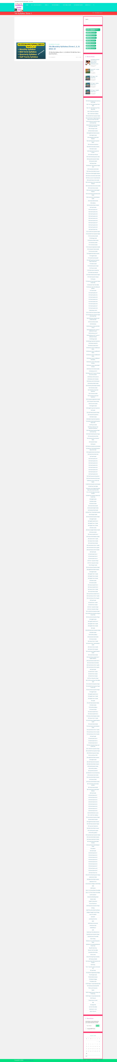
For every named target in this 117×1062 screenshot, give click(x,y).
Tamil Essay (93, 964)
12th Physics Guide (93, 424)
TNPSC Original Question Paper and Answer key (93, 993)
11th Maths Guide (93, 263)
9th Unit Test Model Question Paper (93, 874)
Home (80, 1060)
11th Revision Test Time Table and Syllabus (93, 287)
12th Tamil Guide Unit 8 (93, 474)
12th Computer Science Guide (93, 401)
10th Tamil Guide (91, 37)
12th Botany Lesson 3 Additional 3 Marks (93, 352)
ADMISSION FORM (93, 877)
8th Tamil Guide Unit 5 (93, 804)
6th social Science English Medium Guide (93, 652)
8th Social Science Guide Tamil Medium (93, 790)
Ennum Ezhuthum (93, 903)
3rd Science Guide (92, 503)
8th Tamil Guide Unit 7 (93, 808)
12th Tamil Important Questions (93, 476)
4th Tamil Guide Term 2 (93, 556)
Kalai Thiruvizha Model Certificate (93, 910)
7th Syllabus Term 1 (99, 12)
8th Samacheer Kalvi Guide (93, 775)
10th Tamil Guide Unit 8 (93, 225)
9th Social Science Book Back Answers (93, 842)
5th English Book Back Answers (93, 569)
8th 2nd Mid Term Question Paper (93, 750)
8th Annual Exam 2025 (92, 755)
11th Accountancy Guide (93, 236)
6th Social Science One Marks (93, 662)
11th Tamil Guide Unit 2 (93, 295)
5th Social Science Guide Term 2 (93, 593)
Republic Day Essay (93, 948)
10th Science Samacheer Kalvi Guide (93, 175)
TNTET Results (93, 998)
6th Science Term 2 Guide (93, 647)
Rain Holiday (92, 938)
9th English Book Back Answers (93, 821)
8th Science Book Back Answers (93, 777)
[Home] (93, 12)
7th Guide (93, 700)
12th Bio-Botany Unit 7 (93, 333)
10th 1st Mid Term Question (93, 111)
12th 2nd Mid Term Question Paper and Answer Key (93, 315)
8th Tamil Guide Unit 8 (93, 810)
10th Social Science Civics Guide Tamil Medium (93, 183)
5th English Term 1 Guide (93, 573)
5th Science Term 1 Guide (93, 589)
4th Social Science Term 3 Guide (93, 549)
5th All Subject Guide (93, 565)
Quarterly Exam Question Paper (93, 934)
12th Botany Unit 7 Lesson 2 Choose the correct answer (93, 374)
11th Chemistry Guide (93, 242)
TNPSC (93, 990)
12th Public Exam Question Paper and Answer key (93, 431)
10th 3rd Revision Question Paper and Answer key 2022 (93, 125)
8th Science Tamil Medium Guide (92, 781)
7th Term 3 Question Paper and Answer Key (93, 745)
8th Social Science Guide (93, 787)
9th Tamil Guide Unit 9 (93, 870)
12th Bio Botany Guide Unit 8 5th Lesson (93, 327)
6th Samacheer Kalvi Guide (93, 636)
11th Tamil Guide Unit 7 (93, 306)
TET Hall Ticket (93, 970)
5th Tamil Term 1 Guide (93, 602)
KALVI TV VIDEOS (93, 914)
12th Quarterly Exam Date (93, 436)
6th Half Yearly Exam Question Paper (93, 630)
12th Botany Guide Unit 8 (93, 345)
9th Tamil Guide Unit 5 (93, 861)
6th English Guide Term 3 (93, 621)
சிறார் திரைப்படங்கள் (93, 1009)
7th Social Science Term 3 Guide (93, 734)
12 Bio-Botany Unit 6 (93, 310)
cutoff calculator (93, 894)
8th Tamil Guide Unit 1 (93, 795)
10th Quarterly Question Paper (93, 159)
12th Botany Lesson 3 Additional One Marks (92, 359)
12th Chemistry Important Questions (93, 390)
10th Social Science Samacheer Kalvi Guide (93, 194)
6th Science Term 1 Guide (93, 641)
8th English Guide (92, 759)
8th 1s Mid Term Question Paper (92, 748)
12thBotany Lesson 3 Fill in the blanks (93, 481)
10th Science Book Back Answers (92, 171)
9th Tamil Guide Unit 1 (93, 852)
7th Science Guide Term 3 (93, 713)
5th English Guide (92, 571)
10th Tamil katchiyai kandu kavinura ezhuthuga (93, 101)
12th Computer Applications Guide (93, 399)
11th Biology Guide (93, 238)
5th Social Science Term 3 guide (93, 598)
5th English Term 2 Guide (93, 576)
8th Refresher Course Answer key (93, 772)
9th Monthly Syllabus (93, 832)
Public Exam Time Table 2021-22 (93, 932)
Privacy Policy (94, 1060)
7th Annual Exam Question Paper (93, 689)
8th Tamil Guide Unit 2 (93, 797)
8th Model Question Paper (93, 766)
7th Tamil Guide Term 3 (93, 742)
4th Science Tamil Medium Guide (92, 536)
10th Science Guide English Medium (93, 173)
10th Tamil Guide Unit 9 (93, 227)
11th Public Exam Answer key (93, 270)
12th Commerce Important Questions (93, 396)
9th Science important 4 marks (93, 839)
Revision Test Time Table (93, 950)
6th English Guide (92, 619)
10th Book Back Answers (93, 130)
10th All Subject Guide (93, 128)
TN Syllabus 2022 (93, 981)
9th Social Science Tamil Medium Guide (93, 845)
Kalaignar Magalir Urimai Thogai (93, 912)
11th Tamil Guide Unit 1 (93, 292)
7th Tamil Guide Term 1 (93, 738)
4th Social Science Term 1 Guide (93, 545)
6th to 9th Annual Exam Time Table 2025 (93, 681)
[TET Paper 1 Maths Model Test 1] (88, 85)
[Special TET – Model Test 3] (88, 71)
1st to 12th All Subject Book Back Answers (92, 492)
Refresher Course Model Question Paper (93, 941)
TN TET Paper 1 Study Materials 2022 (93, 983)
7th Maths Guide (93, 705)
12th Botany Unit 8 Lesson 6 (93, 376)
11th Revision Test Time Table (93, 284)
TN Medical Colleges (93, 979)
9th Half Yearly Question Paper (93, 823)
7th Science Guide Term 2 (93, 711)
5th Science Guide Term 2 (93, 585)
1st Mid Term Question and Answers (93, 484)
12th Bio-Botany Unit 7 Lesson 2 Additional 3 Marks (93, 336)
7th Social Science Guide (93, 724)
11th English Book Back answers (93, 253)
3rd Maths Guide (93, 501)
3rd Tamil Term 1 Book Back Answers (93, 512)
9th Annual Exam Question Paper (93, 817)
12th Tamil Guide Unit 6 (93, 469)
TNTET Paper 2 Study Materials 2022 (93, 996)
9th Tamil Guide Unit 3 (93, 857)
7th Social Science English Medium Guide (93, 721)
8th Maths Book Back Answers (93, 764)
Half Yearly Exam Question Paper (93, 905)
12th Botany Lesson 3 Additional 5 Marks (93, 355)
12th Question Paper (93, 441)
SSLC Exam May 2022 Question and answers (93, 962)
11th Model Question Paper (93, 265)
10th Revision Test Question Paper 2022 (93, 166)
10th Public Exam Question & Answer (93, 151)
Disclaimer (101, 1060)
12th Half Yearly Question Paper (93, 412)
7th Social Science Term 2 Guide (93, 732)
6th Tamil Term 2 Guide (93, 673)
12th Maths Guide (93, 416)
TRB (93, 1002)
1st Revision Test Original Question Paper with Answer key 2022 (93, 489)
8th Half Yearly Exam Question (93, 761)
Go (97, 1025)
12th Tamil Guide (91, 32)
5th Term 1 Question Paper (93, 607)
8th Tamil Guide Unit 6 (93, 806)
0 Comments (52, 57)
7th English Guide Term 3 (93, 694)
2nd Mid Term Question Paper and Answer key (93, 496)
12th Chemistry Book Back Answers (93, 385)
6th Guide (93, 628)
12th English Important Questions (93, 408)
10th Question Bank (93, 161)
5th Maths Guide (93, 580)
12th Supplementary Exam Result (93, 452)
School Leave (93, 954)
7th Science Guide (92, 709)
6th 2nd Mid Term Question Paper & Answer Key (93, 614)
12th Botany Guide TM (92, 343)
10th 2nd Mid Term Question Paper (93, 115)
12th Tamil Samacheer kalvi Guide (93, 478)
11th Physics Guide (93, 268)
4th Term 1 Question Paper (93, 560)
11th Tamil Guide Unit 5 (93, 301)
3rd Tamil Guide (91, 48)
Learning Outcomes (93, 918)
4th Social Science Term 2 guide (93, 547)
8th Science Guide (92, 779)
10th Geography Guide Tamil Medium (93, 138)
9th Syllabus (93, 848)
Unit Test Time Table (93, 1007)
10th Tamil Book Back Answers (93, 205)
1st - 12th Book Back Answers (93, 30)
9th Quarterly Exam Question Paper (93, 834)
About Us (84, 1060)
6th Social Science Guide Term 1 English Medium (93, 657)
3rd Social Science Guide (93, 505)
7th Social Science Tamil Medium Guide (93, 727)
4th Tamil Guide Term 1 (93, 554)
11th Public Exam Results (93, 272)
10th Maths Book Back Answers (93, 146)
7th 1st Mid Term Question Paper (93, 684)
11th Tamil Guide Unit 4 (93, 299)
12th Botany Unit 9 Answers (93, 379)
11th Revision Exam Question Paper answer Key (93, 282)
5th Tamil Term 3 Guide (93, 604)
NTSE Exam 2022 (93, 925)
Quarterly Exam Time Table (93, 936)
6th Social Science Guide (93, 654)
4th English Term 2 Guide (93, 525)
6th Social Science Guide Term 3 (93, 660)
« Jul (86, 1056)
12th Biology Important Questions (93, 341)
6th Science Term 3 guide (93, 649)
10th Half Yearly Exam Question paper (93, 141)
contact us (89, 1060)
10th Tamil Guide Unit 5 (93, 218)
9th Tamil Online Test (93, 872)
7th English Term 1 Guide (93, 696)
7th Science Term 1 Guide (93, 718)
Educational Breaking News (92, 896)
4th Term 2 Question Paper (93, 563)
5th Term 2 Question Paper (93, 609)
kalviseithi (93, 916)
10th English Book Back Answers (93, 133)
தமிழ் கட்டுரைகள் (93, 1011)
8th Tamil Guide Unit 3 (93, 799)
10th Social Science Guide (93, 188)
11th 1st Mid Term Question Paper (93, 231)
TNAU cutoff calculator (93, 988)
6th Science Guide (92, 639)
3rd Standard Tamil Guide (93, 510)
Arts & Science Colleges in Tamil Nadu (93, 883)
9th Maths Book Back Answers (93, 828)
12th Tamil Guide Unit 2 (93, 460)
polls (93, 930)
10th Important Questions (93, 144)
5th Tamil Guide (93, 600)
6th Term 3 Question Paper (93, 678)
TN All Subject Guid (93, 974)
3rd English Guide (92, 499)
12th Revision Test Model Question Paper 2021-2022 (93, 449)
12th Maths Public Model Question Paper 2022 (93, 422)
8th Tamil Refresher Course (93, 812)
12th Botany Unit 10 (93, 371)
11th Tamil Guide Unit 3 (93, 297)
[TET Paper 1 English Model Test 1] (88, 92)
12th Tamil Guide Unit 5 (93, 467)
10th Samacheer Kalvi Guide (93, 169)
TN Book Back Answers (93, 977)
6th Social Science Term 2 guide (93, 667)
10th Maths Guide (93, 148)
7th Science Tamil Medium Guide (92, 716)
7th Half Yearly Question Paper (93, 702)
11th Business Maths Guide (92, 240)
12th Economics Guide (92, 403)
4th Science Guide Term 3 (93, 534)
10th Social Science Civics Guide (93, 180)
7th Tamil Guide (91, 45)
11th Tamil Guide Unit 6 (93, 303)
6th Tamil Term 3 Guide (93, 676)
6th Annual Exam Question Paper (93, 617)
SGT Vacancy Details (93, 959)
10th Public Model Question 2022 (93, 156)
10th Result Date (93, 163)
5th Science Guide (92, 582)
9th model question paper (93, 830)
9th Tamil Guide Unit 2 (93, 855)
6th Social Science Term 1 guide (93, 665)
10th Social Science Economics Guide (93, 185)
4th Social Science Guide (93, 543)
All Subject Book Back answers (93, 879)
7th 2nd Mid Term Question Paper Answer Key (93, 687)
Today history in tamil (93, 1000)
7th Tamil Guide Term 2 (93, 740)
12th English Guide (93, 405)
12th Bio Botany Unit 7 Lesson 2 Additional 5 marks (93, 330)
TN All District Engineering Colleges (93, 972)
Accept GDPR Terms (91, 1028)
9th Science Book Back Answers (93, 837)
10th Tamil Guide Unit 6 (93, 220)
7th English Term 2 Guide (93, 698)
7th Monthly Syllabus (54, 44)
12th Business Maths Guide (92, 383)
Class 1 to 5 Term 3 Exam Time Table (93, 892)
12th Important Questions (93, 414)
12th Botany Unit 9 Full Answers (93, 381)
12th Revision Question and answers (93, 446)
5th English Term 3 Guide (93, 578)
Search (87, 19)
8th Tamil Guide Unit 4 (93, 801)
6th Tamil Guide (93, 669)
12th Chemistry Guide (93, 387)
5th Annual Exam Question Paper (93, 567)
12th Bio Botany (93, 324)
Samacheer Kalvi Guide (93, 952)
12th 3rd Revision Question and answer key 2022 (93, 319)
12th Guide (93, 410)
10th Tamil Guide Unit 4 (93, 216)
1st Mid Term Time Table (93, 486)
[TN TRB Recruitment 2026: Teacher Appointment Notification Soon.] (88, 62)
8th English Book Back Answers (93, 757)
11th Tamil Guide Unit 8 (93, 308)
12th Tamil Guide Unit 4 (93, 465)
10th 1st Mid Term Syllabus (93, 113)
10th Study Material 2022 (93, 200)
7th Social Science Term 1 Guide (93, 729)
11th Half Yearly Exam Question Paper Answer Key (93, 261)
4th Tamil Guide (93, 551)
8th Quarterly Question (93, 770)
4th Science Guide (92, 532)
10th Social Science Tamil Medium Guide (93, 198)
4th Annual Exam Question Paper (93, 516)
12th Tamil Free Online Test (93, 454)
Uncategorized (93, 1004)
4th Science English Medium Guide (93, 529)
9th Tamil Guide (91, 40)
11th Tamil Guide (91, 35)
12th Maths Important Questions (93, 419)
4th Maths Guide (93, 527)
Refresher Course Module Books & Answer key (93, 945)
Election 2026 (93, 899)
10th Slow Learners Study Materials (93, 177)
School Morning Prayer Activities (92, 956)
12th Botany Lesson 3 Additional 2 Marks (93, 348)
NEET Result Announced (93, 923)
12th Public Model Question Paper (93, 434)
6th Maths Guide (93, 632)
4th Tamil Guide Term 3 (93, 558)
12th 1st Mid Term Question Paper (93, 312)
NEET (93, 921)
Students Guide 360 (28, 1060)
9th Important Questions (93, 826)
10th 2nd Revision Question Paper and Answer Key (93, 122)
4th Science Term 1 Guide (93, 538)
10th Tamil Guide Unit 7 (93, 222)
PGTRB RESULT (93, 927)
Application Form (93, 881)
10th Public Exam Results (93, 154)
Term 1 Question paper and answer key (93, 967)
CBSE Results (93, 888)
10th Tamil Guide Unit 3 (93, 214)
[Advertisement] (48, 28)
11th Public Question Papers (93, 276)
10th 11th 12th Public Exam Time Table (93, 105)
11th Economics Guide (92, 251)
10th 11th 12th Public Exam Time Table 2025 (93, 108)
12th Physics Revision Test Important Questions (93, 427)
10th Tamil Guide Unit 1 (93, 209)
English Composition (93, 901)
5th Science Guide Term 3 (93, 587)
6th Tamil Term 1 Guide (93, 671)
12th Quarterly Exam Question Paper (93, 439)
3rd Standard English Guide (92, 507)
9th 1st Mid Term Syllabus (93, 815)
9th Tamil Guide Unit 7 (93, 866)
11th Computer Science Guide (93, 249)
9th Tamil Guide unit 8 (93, 868)
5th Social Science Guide (93, 591)
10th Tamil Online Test (93, 229)
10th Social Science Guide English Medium (93, 191)
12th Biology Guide (93, 339)
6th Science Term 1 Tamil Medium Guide (93, 644)
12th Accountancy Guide (93, 321)
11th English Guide (93, 255)
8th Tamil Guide (91, 43)
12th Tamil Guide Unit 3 (93, 463)
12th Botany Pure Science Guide (93, 368)
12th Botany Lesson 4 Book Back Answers (92, 366)
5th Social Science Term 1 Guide (93, 595)
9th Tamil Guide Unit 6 (93, 864)
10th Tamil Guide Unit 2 (93, 211)
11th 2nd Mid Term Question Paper (93, 233)
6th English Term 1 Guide (93, 623)
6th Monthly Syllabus (93, 634)
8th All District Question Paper (93, 753)
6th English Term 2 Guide (93, 625)
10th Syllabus (93, 203)
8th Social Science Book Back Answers (93, 784)
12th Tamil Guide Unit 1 (93, 458)
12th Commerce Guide (92, 393)
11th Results (92, 279)
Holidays (93, 908)
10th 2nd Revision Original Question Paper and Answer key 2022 (93, 118)
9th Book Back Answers (93, 819)
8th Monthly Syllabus (93, 768)
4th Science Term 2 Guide (93, 541)
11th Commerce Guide (92, 244)
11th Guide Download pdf (93, 258)
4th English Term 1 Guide (93, 523)
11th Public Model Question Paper (93, 274)
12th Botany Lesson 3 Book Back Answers (92, 362)
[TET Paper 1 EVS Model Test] (88, 78)
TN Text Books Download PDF (93, 985)
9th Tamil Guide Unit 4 (93, 859)
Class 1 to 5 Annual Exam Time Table (93, 890)
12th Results (92, 444)
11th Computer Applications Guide (93, 247)
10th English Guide (93, 135)
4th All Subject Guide (93, 514)
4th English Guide (92, 519)
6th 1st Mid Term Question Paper (93, 611)
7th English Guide (92, 691)
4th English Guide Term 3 (93, 521)
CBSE (93, 886)
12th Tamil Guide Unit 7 (93, 471)
